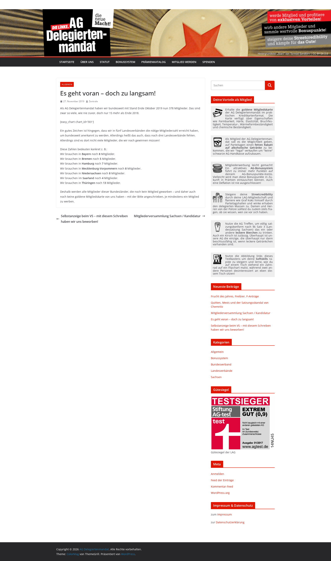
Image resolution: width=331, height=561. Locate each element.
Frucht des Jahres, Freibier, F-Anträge (235, 296)
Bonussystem (125, 62)
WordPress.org (220, 493)
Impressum (224, 514)
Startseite (66, 62)
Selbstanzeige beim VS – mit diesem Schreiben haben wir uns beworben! (94, 219)
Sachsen (216, 377)
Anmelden (217, 474)
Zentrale (93, 101)
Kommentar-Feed (222, 486)
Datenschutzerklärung (230, 522)
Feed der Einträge (222, 480)
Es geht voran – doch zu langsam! (232, 319)
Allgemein (67, 84)
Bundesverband (221, 364)
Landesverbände (221, 371)
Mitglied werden (184, 62)
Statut (105, 62)
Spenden (208, 62)
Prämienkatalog (153, 62)
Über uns (87, 62)
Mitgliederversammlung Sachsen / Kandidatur (167, 216)
